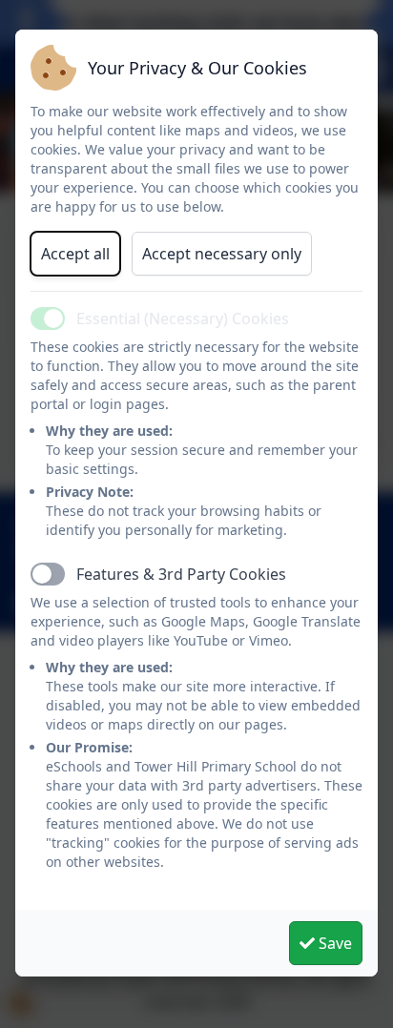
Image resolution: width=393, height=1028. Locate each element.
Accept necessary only (221, 253)
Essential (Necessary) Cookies (182, 318)
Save (333, 943)
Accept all (75, 253)
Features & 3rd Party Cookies (181, 574)
